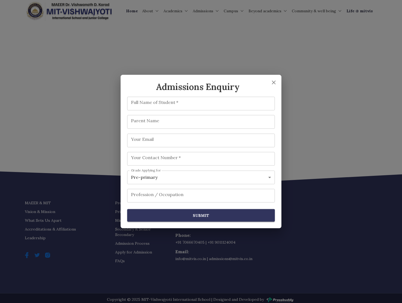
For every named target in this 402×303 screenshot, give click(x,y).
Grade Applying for (146, 170)
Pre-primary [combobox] (144, 177)
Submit (201, 215)
